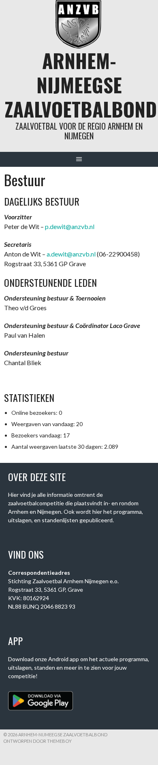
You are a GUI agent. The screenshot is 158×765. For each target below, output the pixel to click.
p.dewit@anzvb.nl (69, 226)
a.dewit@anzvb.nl (71, 254)
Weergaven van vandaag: (43, 423)
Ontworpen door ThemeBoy (37, 741)
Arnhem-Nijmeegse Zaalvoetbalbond (81, 84)
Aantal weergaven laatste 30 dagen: (57, 446)
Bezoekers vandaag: (37, 435)
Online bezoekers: (35, 412)
